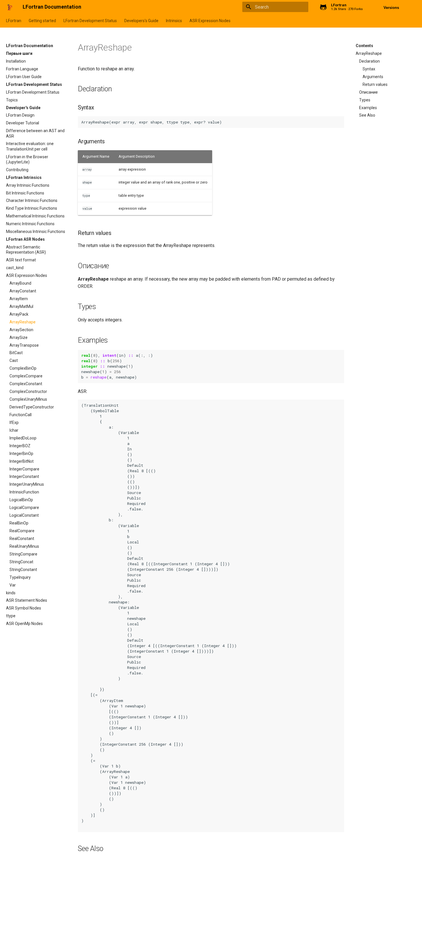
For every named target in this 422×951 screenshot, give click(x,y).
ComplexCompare (25, 376)
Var (12, 585)
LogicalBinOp (21, 499)
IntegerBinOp (21, 453)
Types (364, 100)
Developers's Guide (141, 20)
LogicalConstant (24, 515)
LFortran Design (20, 115)
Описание (368, 92)
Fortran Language (22, 69)
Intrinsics (174, 20)
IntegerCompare (24, 469)
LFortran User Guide (24, 76)
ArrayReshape (22, 322)
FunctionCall (20, 414)
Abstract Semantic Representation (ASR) (26, 249)
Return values (375, 84)
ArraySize (18, 337)
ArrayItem (18, 298)
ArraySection (21, 329)
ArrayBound (20, 283)
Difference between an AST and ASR (35, 133)
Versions (391, 7)
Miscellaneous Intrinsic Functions (35, 231)
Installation (16, 61)
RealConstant (21, 538)
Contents (364, 45)
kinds (11, 593)
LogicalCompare (24, 507)
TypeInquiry (20, 577)
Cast (13, 360)
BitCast (16, 352)
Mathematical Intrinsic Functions (35, 216)
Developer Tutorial (22, 123)
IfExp (14, 422)
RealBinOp (18, 523)
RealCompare (21, 530)
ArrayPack (18, 314)
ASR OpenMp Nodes (24, 623)
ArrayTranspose (24, 345)
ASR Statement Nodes (26, 600)
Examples (368, 107)
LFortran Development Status (90, 20)
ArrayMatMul (21, 306)
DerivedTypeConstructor (31, 407)
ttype (11, 616)
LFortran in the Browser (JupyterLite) (27, 159)
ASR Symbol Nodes (23, 608)
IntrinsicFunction (24, 492)
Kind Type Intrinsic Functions (31, 208)
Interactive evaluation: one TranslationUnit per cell (30, 146)
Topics (12, 100)
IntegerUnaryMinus (26, 484)
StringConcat (21, 562)
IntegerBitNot (21, 461)
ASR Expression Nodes (210, 20)
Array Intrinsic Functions (27, 185)
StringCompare (23, 554)
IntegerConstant (24, 476)
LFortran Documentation (29, 45)
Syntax (369, 69)
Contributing (17, 169)
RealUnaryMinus (24, 546)
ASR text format (21, 260)
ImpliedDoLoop (22, 438)
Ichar (13, 430)
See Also (367, 115)
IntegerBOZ (19, 445)
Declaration (369, 61)
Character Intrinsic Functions (31, 200)
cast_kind (15, 267)
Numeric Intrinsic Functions (30, 223)
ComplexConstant (25, 383)
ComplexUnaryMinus (28, 399)
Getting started (42, 20)
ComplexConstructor (28, 391)
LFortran (13, 20)
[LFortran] (10, 7)
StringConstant (23, 569)
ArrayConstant (22, 291)
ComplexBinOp (22, 368)
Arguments (373, 76)
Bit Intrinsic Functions (25, 193)
